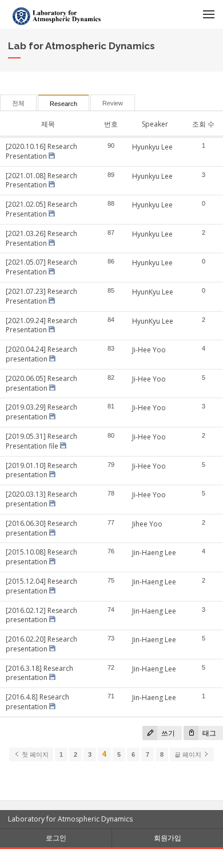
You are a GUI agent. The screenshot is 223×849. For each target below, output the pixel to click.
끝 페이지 (188, 754)
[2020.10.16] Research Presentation (41, 151)
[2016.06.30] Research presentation (41, 528)
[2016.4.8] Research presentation (37, 702)
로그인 (56, 838)
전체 (18, 103)
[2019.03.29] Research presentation (41, 412)
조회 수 (203, 124)
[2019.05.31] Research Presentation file (41, 441)
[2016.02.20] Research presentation (41, 644)
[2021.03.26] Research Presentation (41, 238)
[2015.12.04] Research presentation (41, 586)
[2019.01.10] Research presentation (41, 470)
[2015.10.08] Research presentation (41, 557)
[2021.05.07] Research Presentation (41, 267)
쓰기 (167, 733)
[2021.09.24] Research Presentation (41, 325)
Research (63, 103)
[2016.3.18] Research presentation (39, 673)
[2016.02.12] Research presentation (41, 615)
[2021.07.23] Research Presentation (41, 296)
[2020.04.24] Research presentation (41, 354)
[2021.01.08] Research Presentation (41, 180)
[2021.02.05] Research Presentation (41, 209)
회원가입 (167, 838)
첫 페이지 (34, 754)
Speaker (155, 124)
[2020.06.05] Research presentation (41, 383)
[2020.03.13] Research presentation (41, 499)
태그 (208, 733)
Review (112, 103)
